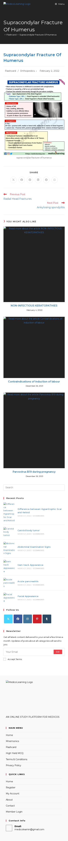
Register (10, 787)
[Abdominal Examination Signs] (9, 548)
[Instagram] (27, 619)
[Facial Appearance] (9, 598)
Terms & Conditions (16, 759)
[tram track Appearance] (9, 566)
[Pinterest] (37, 619)
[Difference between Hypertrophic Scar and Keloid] (9, 512)
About (9, 799)
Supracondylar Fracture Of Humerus (37, 34)
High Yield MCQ (14, 753)
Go (58, 652)
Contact (10, 805)
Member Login (14, 811)
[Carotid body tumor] (9, 532)
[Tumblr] (47, 619)
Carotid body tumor (29, 530)
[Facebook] (18, 619)
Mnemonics (12, 741)
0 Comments (38, 516)
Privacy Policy (13, 765)
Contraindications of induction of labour (34, 381)
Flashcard (10, 70)
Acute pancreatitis (28, 581)
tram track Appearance (30, 565)
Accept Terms (15, 659)
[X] (8, 619)
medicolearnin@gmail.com (29, 829)
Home (9, 735)
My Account (12, 793)
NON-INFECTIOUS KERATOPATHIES (34, 305)
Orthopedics (27, 70)
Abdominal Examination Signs (34, 547)
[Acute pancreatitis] (9, 583)
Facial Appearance (28, 596)
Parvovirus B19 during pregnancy (34, 471)
